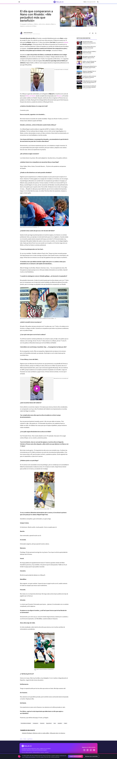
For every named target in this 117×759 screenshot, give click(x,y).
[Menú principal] (19, 2)
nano (55, 723)
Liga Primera (29, 738)
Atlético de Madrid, (31, 96)
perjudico (60, 723)
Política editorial (36, 752)
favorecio (42, 723)
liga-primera (48, 723)
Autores (42, 752)
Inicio (21, 738)
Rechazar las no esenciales (91, 756)
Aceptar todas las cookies (75, 756)
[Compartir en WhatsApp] (93, 33)
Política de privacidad (30, 757)
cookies (42, 757)
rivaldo (65, 723)
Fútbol (24, 738)
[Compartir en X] (96, 33)
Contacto (46, 752)
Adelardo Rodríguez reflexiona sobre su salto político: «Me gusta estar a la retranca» (43, 733)
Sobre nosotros (29, 752)
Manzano (59, 96)
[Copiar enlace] (90, 33)
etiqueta (66, 42)
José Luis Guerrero (28, 32)
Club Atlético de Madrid (26, 723)
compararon (35, 723)
